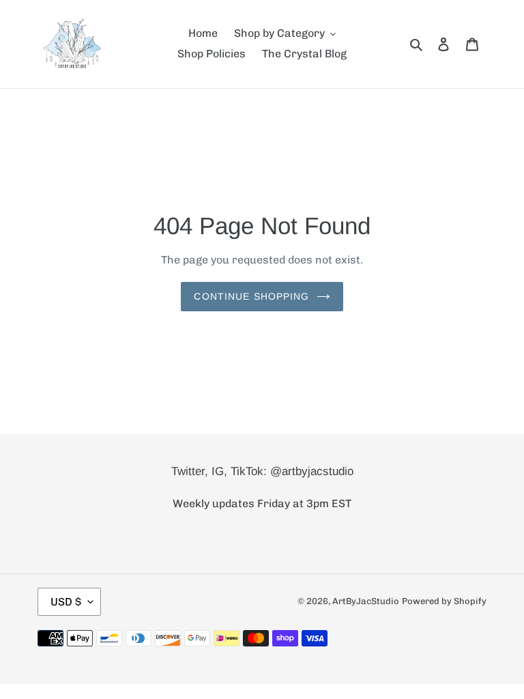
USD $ (65, 601)
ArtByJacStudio (365, 601)
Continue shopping (251, 296)
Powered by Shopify (444, 601)
